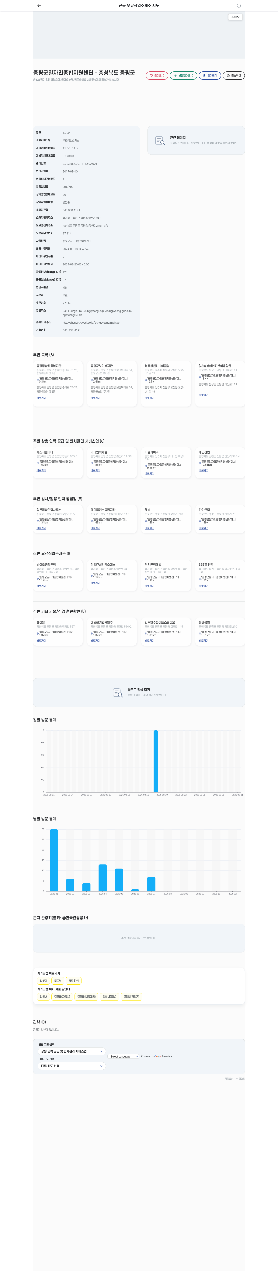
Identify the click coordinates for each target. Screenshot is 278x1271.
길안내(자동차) (62, 996)
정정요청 (228, 1078)
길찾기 (43, 981)
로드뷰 (57, 981)
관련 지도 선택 (46, 1044)
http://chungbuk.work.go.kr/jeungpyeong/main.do (91, 322)
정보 (239, 5)
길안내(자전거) (131, 996)
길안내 (43, 996)
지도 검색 (73, 981)
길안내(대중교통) (86, 996)
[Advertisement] (139, 105)
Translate (167, 1056)
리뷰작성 (236, 75)
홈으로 (39, 5)
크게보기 (235, 17)
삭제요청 (240, 1078)
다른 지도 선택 (46, 1059)
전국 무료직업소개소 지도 (139, 6)
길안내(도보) (109, 996)
